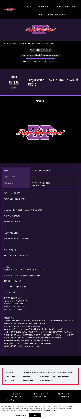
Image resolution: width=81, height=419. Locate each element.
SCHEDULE (29, 7)
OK (35, 415)
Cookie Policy (50, 410)
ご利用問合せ (55, 15)
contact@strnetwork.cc (40, 185)
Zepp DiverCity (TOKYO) (30, 372)
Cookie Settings (21, 415)
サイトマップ (63, 397)
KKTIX (34, 177)
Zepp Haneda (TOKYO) (47, 372)
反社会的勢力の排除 (39, 397)
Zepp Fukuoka (9, 380)
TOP (3, 43)
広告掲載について (63, 394)
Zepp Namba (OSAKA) (47, 376)
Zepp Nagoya (27, 376)
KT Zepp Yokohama (11, 376)
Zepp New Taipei (11, 43)
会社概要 (15, 394)
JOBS (41, 15)
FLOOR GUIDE (42, 7)
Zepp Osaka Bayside (64, 376)
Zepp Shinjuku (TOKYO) (65, 372)
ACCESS (75, 7)
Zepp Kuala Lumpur (46, 380)
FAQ (67, 7)
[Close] (78, 406)
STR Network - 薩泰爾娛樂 (41, 183)
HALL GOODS (57, 7)
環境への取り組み (15, 397)
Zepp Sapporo (9, 372)
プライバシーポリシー (39, 394)
